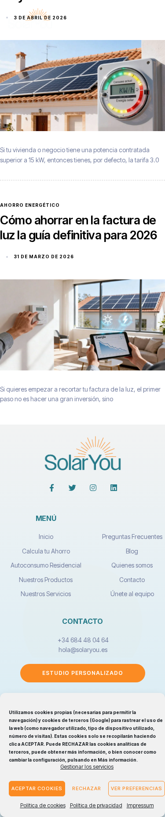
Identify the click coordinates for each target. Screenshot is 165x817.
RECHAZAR (86, 788)
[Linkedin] (113, 487)
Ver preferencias (136, 788)
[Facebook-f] (51, 487)
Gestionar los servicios (87, 766)
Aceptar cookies (36, 788)
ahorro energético (30, 205)
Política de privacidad (96, 805)
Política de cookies (43, 805)
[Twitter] (72, 487)
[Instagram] (93, 487)
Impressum (140, 805)
